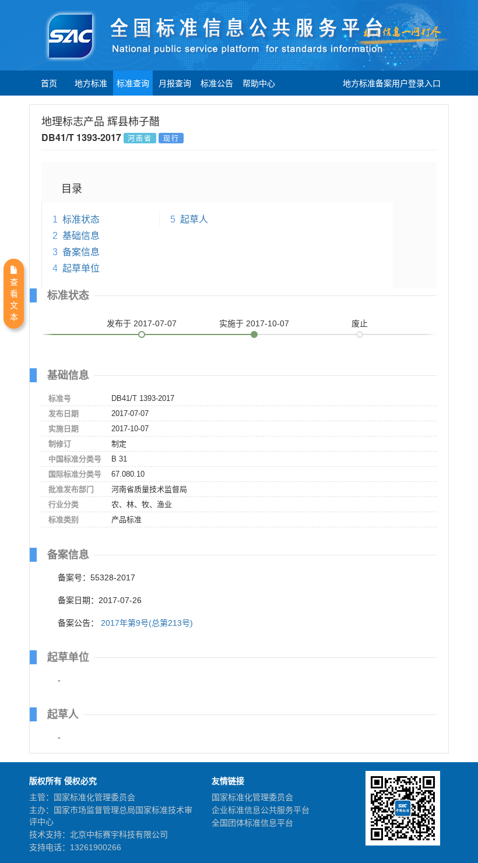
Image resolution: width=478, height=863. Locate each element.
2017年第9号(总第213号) (147, 623)
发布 (142, 323)
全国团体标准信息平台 (252, 822)
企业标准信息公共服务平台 (261, 810)
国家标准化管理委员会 (252, 797)
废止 (360, 323)
